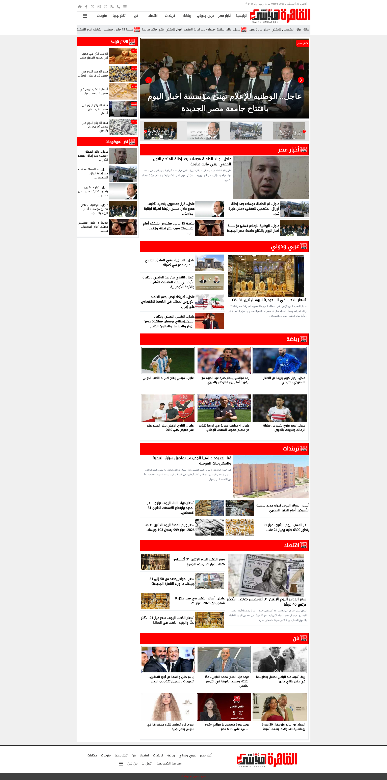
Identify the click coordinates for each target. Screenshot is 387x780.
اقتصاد (153, 16)
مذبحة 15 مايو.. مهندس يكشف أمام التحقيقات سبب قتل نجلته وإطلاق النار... (116, 29)
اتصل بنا (147, 763)
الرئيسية (241, 16)
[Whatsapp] (105, 6)
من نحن (132, 763)
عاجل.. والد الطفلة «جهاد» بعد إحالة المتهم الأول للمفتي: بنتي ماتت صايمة (223, 29)
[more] (125, 6)
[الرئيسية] (80, 6)
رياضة (187, 16)
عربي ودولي (205, 16)
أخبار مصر (224, 16)
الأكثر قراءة (119, 41)
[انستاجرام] (99, 6)
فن (136, 16)
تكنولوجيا (119, 16)
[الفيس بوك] (86, 6)
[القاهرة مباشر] (280, 16)
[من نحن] (118, 6)
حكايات (92, 755)
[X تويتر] (92, 6)
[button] (148, 80)
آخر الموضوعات (116, 141)
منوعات (102, 16)
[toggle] (85, 16)
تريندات (170, 16)
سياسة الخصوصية (169, 763)
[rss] (112, 6)
